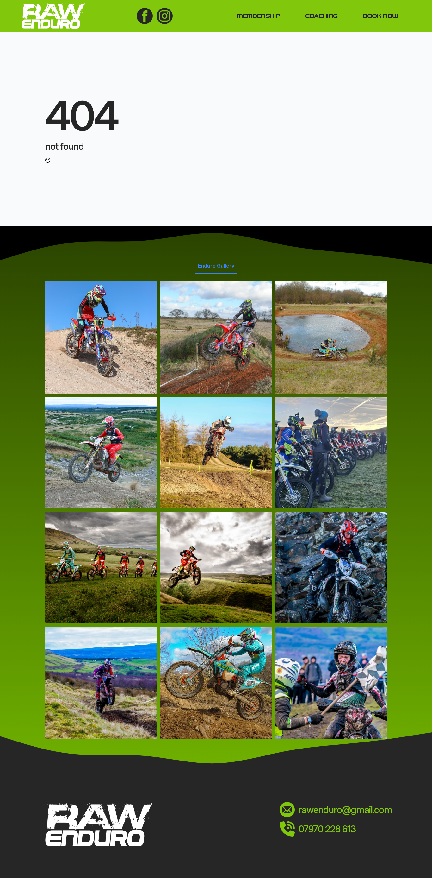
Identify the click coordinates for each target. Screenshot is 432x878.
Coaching (321, 16)
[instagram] (165, 16)
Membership (258, 16)
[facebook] (145, 16)
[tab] (216, 266)
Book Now (380, 16)
